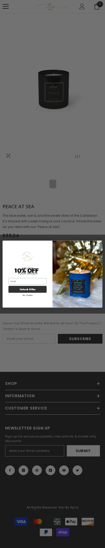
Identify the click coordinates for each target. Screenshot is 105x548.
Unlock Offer (28, 289)
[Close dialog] (99, 244)
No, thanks (27, 295)
